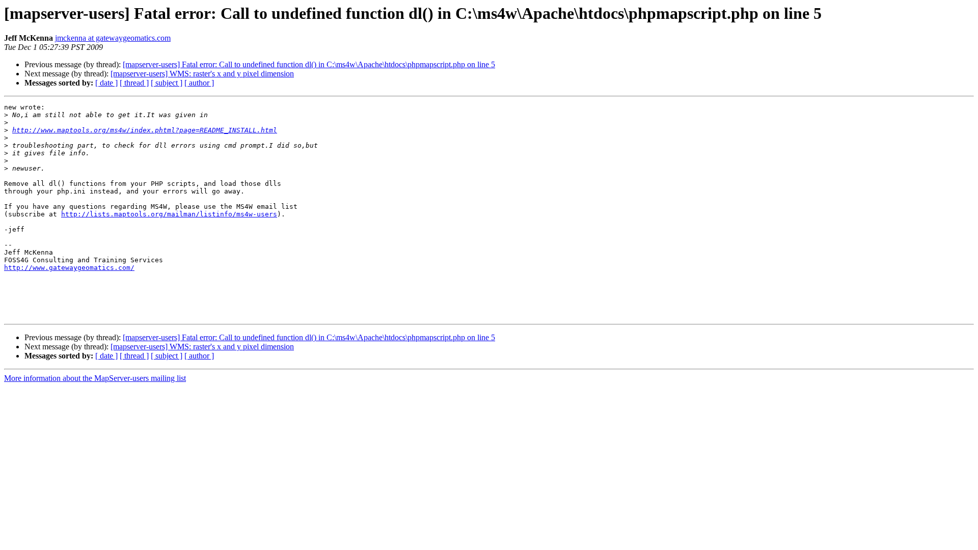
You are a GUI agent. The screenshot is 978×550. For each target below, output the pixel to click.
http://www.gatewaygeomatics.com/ (69, 267)
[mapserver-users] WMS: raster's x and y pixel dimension (202, 73)
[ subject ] (166, 82)
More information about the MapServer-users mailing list (95, 378)
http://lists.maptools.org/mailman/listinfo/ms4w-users (169, 214)
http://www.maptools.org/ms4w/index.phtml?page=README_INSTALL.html (144, 130)
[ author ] (199, 82)
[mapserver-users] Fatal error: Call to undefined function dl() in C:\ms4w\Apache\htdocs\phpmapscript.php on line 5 (309, 64)
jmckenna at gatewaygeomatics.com (113, 38)
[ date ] (106, 82)
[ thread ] (134, 82)
